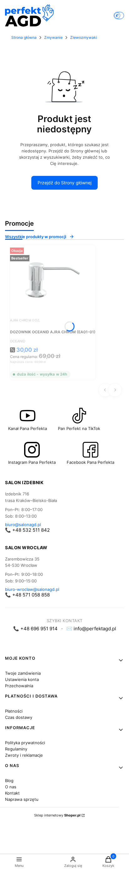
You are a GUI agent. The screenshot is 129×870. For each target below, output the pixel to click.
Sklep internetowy (57, 815)
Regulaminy (16, 748)
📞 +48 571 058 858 (27, 595)
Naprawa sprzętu (22, 799)
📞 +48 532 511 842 (27, 530)
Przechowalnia (19, 685)
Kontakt (12, 793)
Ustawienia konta (22, 679)
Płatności (14, 711)
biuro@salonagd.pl (23, 524)
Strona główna (24, 37)
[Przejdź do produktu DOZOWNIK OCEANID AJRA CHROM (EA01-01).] (53, 279)
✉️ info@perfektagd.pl (91, 629)
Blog (9, 780)
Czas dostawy (18, 717)
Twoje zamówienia (23, 673)
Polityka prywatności (25, 742)
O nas (10, 786)
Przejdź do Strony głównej (64, 182)
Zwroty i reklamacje (24, 755)
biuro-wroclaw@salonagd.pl (32, 589)
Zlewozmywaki (83, 37)
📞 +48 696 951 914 (35, 629)
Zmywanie (53, 37)
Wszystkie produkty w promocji (35, 236)
